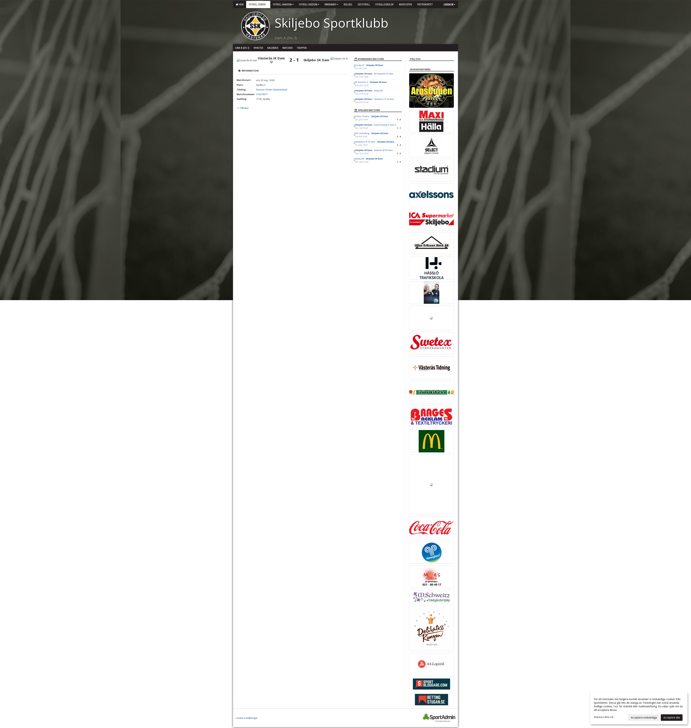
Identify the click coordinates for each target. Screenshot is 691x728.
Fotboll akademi (282, 4)
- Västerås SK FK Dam (374, 150)
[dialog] (638, 708)
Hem (240, 4)
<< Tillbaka (243, 108)
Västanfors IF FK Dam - (374, 141)
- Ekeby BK (369, 90)
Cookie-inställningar (247, 718)
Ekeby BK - (369, 158)
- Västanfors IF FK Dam (374, 99)
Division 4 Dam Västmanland (271, 89)
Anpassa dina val (603, 717)
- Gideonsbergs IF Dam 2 (375, 124)
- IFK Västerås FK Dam (374, 73)
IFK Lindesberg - (371, 133)
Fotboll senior (257, 4)
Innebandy (330, 4)
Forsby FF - (369, 65)
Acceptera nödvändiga (644, 717)
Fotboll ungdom (308, 4)
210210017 (261, 94)
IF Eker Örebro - (371, 116)
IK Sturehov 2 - (371, 82)
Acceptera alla (671, 717)
